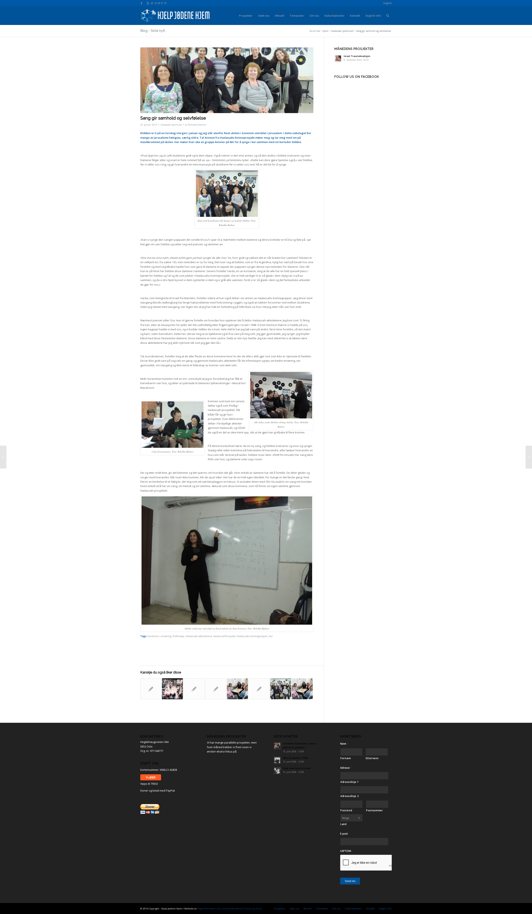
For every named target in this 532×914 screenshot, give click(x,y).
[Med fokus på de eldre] (302, 688)
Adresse (346, 768)
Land (343, 824)
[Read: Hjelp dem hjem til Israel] (277, 770)
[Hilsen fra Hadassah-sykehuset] (259, 688)
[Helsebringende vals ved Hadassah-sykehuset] (172, 688)
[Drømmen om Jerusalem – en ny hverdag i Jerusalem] (193, 688)
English (387, 3)
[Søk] (388, 15)
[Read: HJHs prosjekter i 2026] (277, 760)
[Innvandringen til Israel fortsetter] (529, 457)
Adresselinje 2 (349, 796)
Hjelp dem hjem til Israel (297, 768)
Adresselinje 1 (349, 782)
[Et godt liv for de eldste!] (237, 688)
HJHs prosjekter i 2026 (295, 757)
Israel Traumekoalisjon (357, 56)
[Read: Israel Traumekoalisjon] (338, 58)
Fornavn (345, 758)
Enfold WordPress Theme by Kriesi (242, 908)
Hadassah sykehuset (171, 124)
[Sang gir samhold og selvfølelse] (280, 688)
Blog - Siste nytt (152, 31)
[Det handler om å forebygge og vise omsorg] (215, 688)
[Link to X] (148, 3)
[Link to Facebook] (141, 3)
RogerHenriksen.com (209, 908)
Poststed (346, 810)
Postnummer (374, 810)
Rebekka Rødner (197, 124)
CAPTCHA (345, 851)
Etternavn (372, 758)
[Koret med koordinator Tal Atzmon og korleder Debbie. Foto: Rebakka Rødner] (226, 80)
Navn (344, 743)
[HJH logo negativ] (175, 15)
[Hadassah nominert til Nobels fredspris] (150, 688)
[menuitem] (386, 3)
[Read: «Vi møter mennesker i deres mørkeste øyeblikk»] (277, 746)
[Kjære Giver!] (3, 457)
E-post (344, 833)
